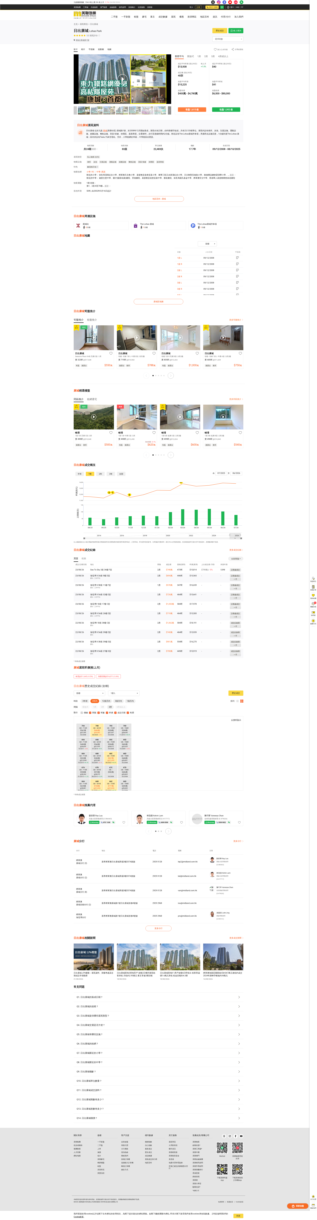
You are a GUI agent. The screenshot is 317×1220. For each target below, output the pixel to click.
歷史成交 (220, 30)
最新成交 (148, 1149)
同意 (238, 1216)
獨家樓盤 (100, 1163)
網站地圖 (77, 1156)
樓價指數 (148, 1142)
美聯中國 (196, 1152)
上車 (99, 1149)
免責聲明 (221, 1202)
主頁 (76, 24)
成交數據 (148, 1156)
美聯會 (149, 7)
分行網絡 (124, 1149)
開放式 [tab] (190, 56)
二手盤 (100, 1145)
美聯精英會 (173, 1152)
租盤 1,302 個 (226, 109)
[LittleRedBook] (237, 1148)
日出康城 (94, 24)
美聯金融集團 (198, 1159)
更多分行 (237, 841)
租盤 (99, 1166)
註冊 (198, 7)
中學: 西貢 (100, 172)
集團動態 (77, 1149)
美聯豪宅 (100, 1159)
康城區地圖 (158, 301)
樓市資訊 (172, 1149)
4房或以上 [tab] (223, 56)
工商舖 (85, 7)
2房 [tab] (206, 56)
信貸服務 (141, 7)
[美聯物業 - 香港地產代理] (85, 15)
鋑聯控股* (196, 1145)
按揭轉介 (131, 7)
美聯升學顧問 (198, 1166)
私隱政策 (230, 1202)
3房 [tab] (213, 56)
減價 (99, 1152)
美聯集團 (77, 7)
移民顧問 (122, 7)
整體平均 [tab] (179, 56)
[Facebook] (235, 1136)
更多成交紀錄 (235, 550)
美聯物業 (196, 1142)
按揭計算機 (125, 1159)
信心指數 (148, 1145)
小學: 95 (90, 172)
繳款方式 (124, 1170)
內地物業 (94, 7)
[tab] (78, 320)
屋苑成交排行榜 (151, 1159)
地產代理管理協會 (176, 1163)
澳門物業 (103, 7)
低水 (99, 1156)
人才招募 (77, 1152)
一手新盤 (100, 1142)
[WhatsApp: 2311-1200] (222, 7)
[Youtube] (241, 1136)
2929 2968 (157, 903)
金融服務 (113, 7)
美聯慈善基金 (174, 1156)
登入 (191, 7)
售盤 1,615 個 (191, 109)
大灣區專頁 (173, 1145)
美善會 (171, 1159)
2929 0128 (157, 862)
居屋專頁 (100, 1170)
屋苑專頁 (84, 24)
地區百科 (148, 1163)
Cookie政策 (79, 1217)
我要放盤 (300, 1206)
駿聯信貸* (196, 1187)
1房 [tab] (199, 56)
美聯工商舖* (197, 1149)
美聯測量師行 (198, 1170)
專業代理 (124, 1145)
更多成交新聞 (235, 938)
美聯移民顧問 (198, 1163)
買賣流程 (100, 1173)
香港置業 (196, 1173)
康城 (105, 130)
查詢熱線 (124, 1152)
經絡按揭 (196, 1177)
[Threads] (224, 1136)
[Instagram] (230, 1136)
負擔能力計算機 (127, 1163)
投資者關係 (78, 1145)
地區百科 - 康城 (159, 199)
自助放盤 (124, 1142)
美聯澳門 (196, 1156)
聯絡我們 (124, 1156)
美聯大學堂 (197, 1184)
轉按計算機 (125, 1166)
